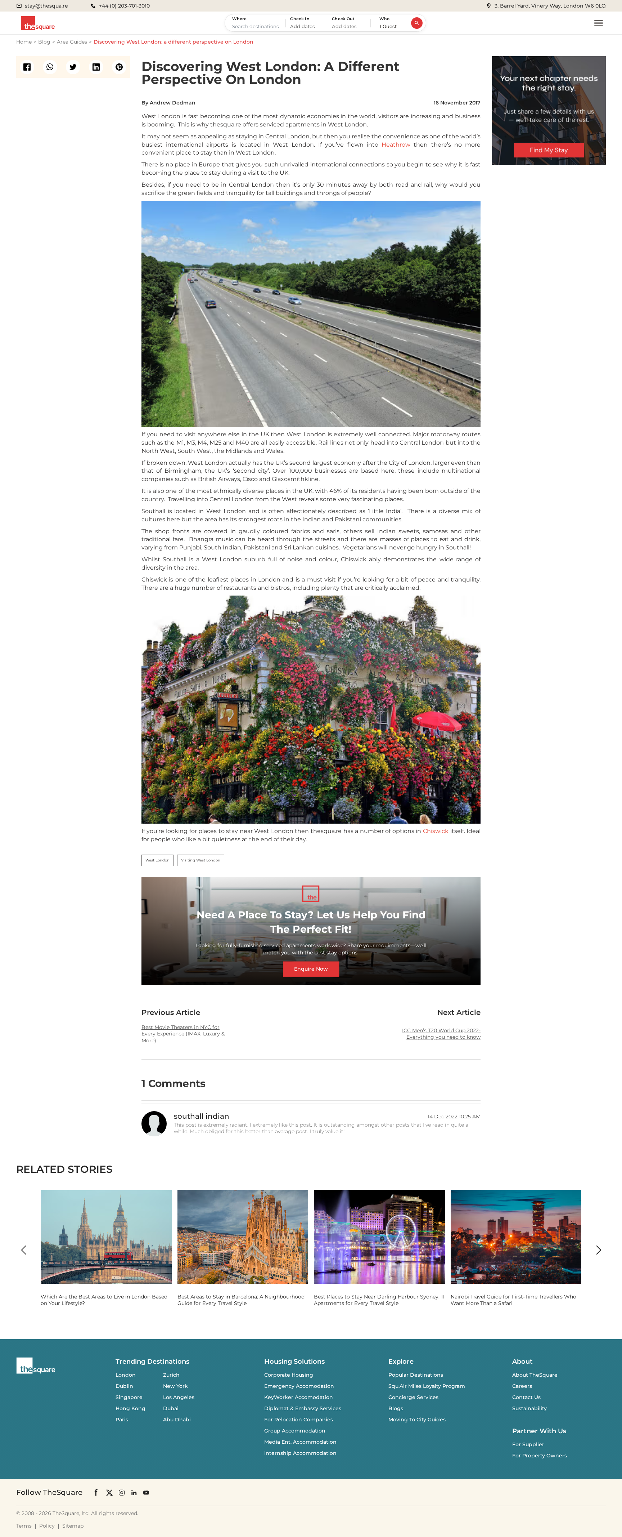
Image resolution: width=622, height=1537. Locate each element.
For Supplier (528, 1444)
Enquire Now (311, 969)
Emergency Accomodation (299, 1386)
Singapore (129, 1397)
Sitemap (73, 1526)
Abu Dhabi (177, 1419)
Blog (44, 42)
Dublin (124, 1386)
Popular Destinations (415, 1375)
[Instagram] (121, 1492)
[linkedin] (96, 67)
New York (175, 1386)
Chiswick (436, 831)
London (126, 1375)
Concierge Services (413, 1397)
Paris (122, 1419)
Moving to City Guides (417, 1419)
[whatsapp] (50, 67)
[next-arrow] (598, 1250)
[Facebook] (96, 1492)
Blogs (395, 1408)
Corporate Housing (288, 1375)
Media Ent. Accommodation (300, 1442)
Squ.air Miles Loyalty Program (426, 1386)
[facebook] (27, 67)
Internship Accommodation (300, 1453)
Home (24, 42)
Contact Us (526, 1397)
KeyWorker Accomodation (298, 1397)
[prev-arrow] (23, 1250)
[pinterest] (119, 67)
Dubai (171, 1408)
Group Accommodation (294, 1430)
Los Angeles (178, 1397)
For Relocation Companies (298, 1419)
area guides (72, 42)
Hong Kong (130, 1408)
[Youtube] (146, 1492)
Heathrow (396, 144)
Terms (24, 1526)
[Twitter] (109, 1492)
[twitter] (73, 67)
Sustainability (529, 1408)
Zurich (171, 1375)
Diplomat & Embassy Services (302, 1408)
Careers (522, 1386)
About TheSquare (535, 1375)
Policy (47, 1526)
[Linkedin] (134, 1492)
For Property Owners (539, 1455)
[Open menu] (598, 23)
